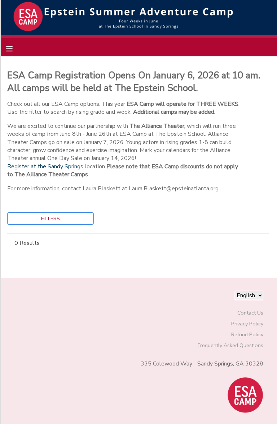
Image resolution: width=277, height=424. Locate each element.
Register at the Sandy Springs (45, 166)
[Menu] (14, 48)
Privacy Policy (247, 323)
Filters (50, 218)
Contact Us (250, 312)
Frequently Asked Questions (230, 345)
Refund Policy (247, 334)
